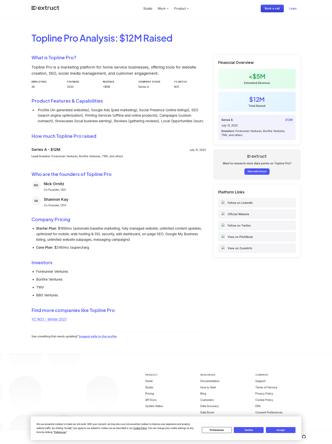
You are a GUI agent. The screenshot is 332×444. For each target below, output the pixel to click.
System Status (154, 406)
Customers (207, 399)
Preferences (217, 430)
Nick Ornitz (54, 183)
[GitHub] (304, 436)
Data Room (207, 412)
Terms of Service (266, 387)
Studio (147, 8)
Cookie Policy (264, 399)
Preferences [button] (60, 432)
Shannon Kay (56, 199)
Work (162, 8)
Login (293, 8)
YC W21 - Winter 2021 (49, 319)
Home (149, 381)
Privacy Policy (264, 393)
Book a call (272, 8)
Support (260, 381)
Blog (203, 393)
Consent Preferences (269, 412)
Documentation (209, 381)
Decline (249, 430)
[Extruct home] (45, 8)
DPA (258, 406)
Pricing (149, 393)
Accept (281, 430)
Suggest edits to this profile (98, 336)
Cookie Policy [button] (140, 428)
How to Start (208, 387)
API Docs (151, 399)
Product (180, 8)
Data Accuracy (209, 406)
